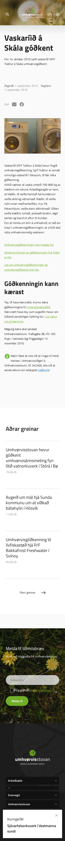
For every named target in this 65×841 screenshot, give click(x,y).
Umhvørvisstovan (19, 804)
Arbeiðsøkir (15, 780)
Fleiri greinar (27, 592)
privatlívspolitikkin (41, 690)
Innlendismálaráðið (38, 307)
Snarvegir (14, 795)
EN (49, 14)
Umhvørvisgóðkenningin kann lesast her (29, 245)
